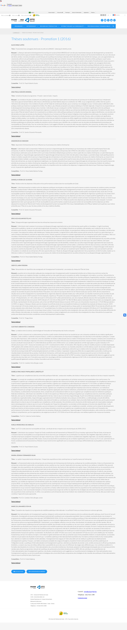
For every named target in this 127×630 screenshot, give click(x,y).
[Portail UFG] (30, 22)
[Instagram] (108, 20)
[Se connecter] (1, 1)
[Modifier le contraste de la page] (105, 15)
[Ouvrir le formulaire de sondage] (113, 26)
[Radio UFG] (111, 20)
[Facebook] (102, 20)
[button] (19, 26)
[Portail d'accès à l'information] (63, 614)
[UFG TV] (114, 20)
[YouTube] (105, 20)
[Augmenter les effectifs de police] (101, 15)
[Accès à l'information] (36, 15)
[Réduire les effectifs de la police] (103, 15)
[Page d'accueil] (14, 21)
